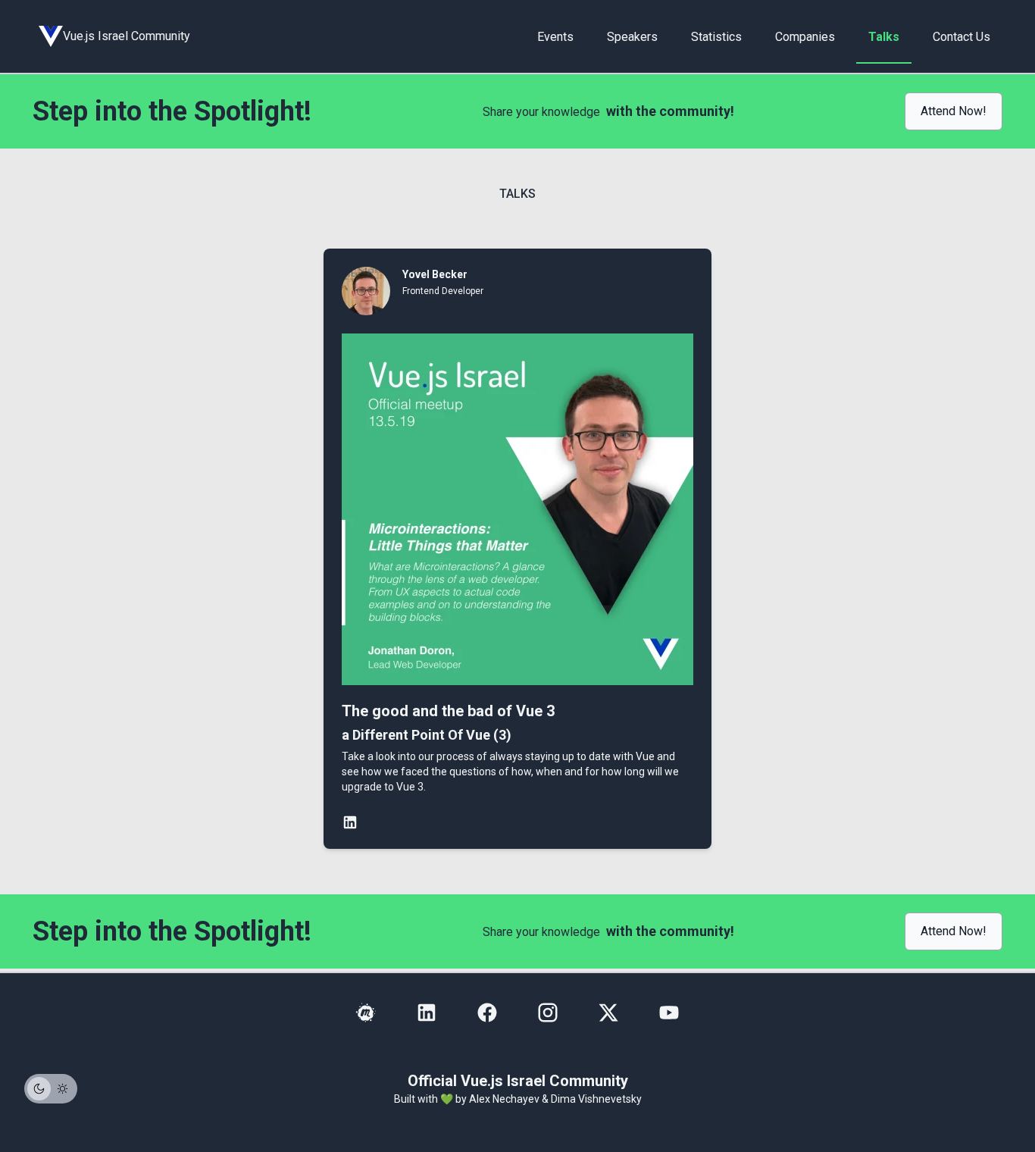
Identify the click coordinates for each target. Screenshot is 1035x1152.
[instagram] (548, 1012)
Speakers (632, 37)
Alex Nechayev (504, 1099)
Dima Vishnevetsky (596, 1099)
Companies (805, 37)
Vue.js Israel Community (126, 36)
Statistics (716, 37)
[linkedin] (426, 1012)
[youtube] (669, 1012)
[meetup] (366, 1012)
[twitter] (608, 1012)
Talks (883, 37)
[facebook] (487, 1012)
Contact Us (961, 37)
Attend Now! (954, 111)
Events (555, 37)
